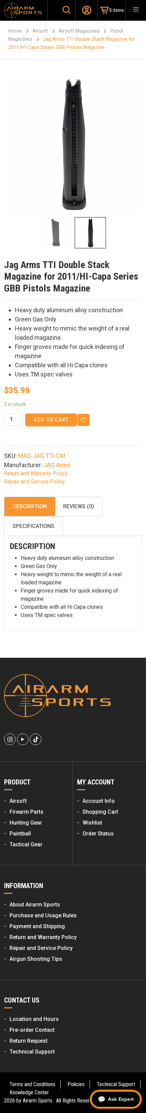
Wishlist (92, 822)
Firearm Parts (26, 812)
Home (15, 31)
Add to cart (51, 420)
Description (30, 506)
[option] (73, 145)
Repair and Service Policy (34, 481)
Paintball (20, 833)
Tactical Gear (26, 844)
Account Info (99, 801)
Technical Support (32, 1051)
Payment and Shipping (37, 926)
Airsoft (40, 31)
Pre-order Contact (32, 1030)
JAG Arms (57, 465)
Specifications (33, 526)
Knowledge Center (29, 1092)
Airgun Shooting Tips (36, 959)
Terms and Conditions (32, 1084)
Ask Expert (121, 1099)
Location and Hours (34, 1019)
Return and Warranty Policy (36, 473)
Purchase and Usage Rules (43, 915)
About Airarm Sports (35, 904)
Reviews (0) (78, 506)
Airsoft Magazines (79, 31)
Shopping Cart (100, 812)
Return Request (29, 1041)
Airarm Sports (37, 1100)
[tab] (29, 506)
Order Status (98, 833)
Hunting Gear (26, 822)
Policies (76, 1084)
